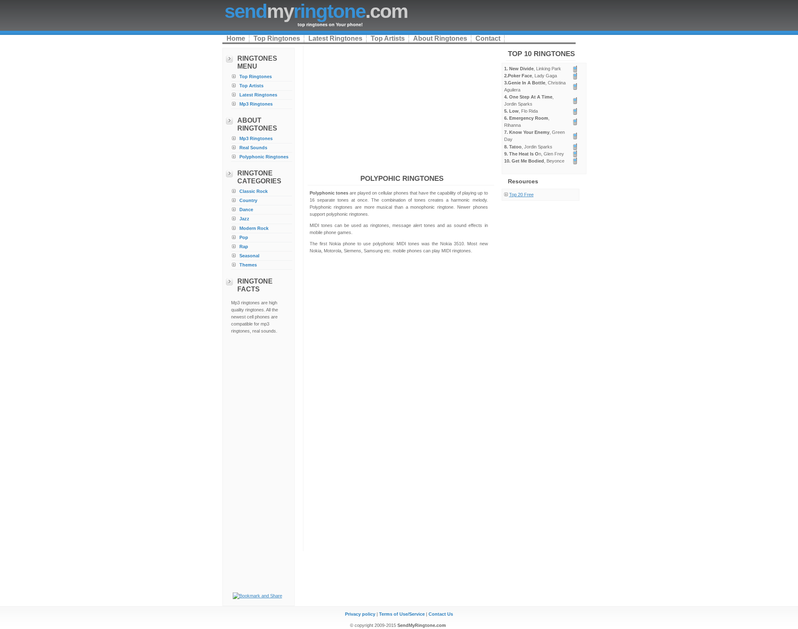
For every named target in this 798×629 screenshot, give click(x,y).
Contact (487, 38)
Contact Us (441, 614)
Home (236, 38)
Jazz (244, 218)
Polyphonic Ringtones (263, 156)
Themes (248, 264)
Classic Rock (253, 191)
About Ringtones (440, 38)
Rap (243, 246)
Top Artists (388, 38)
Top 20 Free (521, 194)
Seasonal (249, 255)
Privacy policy (360, 614)
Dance (246, 209)
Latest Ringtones (335, 38)
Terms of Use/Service (402, 614)
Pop (243, 237)
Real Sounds (253, 147)
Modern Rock (253, 228)
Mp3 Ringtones (256, 103)
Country (248, 200)
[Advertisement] (258, 463)
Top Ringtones (277, 38)
